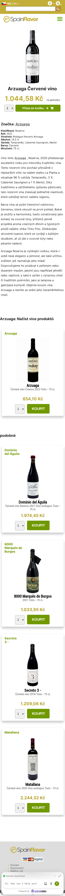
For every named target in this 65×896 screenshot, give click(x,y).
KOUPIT (38, 409)
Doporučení (16, 867)
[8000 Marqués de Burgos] (32, 592)
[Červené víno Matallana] (32, 780)
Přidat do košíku (34, 108)
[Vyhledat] (58, 9)
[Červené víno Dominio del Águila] (32, 498)
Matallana (12, 732)
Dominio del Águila (12, 452)
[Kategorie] (59, 19)
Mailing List (16, 870)
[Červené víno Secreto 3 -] (32, 686)
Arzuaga (22, 124)
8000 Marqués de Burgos (13, 547)
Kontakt (14, 865)
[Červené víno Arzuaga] (32, 381)
